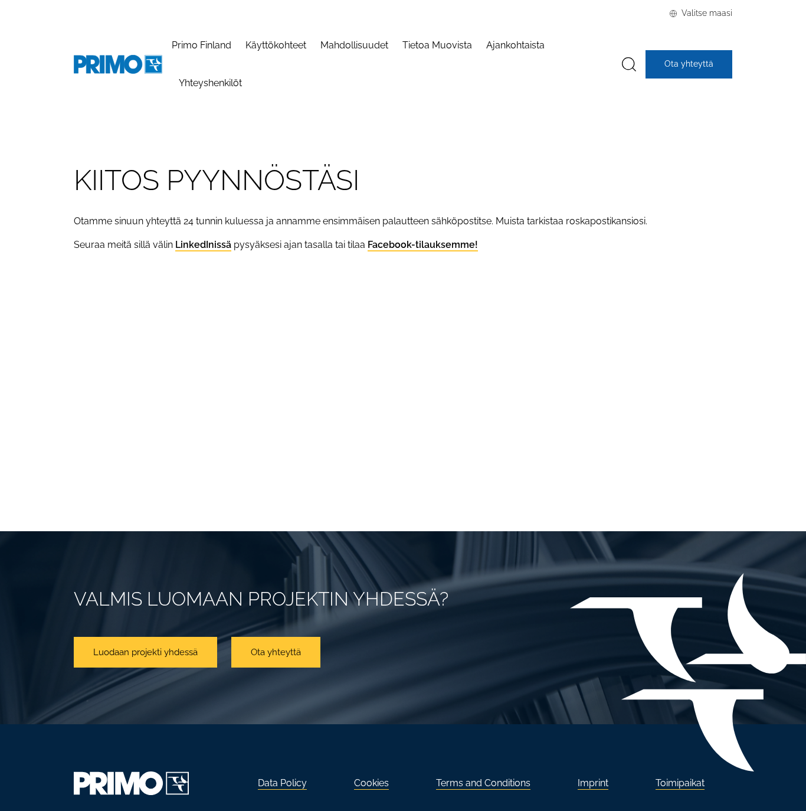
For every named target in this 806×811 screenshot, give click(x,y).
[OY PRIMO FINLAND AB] (118, 65)
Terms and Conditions (483, 783)
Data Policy (282, 783)
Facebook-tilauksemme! (423, 244)
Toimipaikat (680, 783)
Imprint (593, 783)
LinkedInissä (203, 244)
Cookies (371, 783)
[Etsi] (629, 64)
